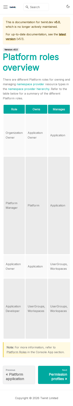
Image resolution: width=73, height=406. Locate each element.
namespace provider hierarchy (28, 89)
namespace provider (30, 84)
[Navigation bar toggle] (5, 7)
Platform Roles (17, 352)
